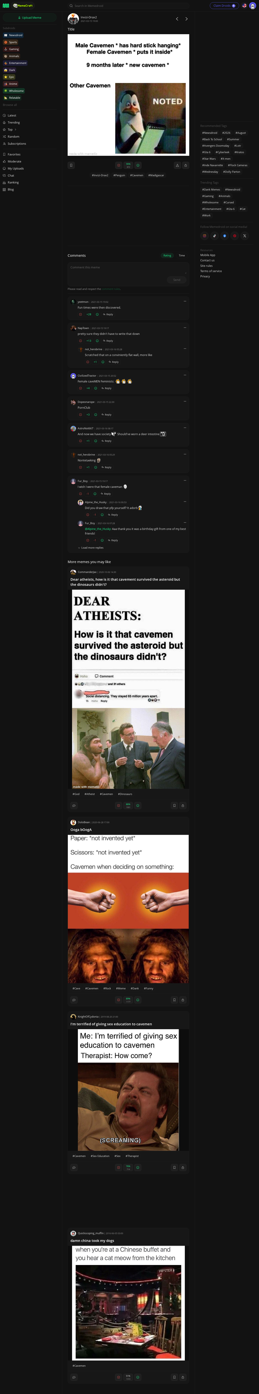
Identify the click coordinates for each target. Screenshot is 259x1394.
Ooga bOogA (81, 829)
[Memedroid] (6, 6)
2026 (227, 132)
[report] (177, 165)
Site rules (206, 266)
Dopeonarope (86, 402)
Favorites (14, 154)
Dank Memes (212, 189)
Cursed (229, 202)
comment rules (111, 289)
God (76, 794)
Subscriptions (17, 144)
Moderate (14, 161)
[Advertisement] (226, 66)
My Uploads (16, 168)
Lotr (238, 145)
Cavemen (137, 175)
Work (207, 215)
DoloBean (84, 822)
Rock (108, 988)
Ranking (13, 182)
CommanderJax (87, 572)
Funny (149, 988)
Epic (9, 77)
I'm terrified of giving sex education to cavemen (111, 1024)
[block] (185, 165)
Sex (118, 1156)
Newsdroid (13, 35)
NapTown (83, 328)
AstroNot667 (85, 428)
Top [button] (10, 129)
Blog (11, 189)
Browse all (10, 105)
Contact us (207, 260)
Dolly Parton (232, 171)
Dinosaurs (126, 794)
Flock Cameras (238, 165)
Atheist (90, 794)
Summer (234, 139)
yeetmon (83, 301)
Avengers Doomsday (216, 145)
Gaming (11, 49)
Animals (11, 56)
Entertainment (15, 63)
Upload (31, 18)
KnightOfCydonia (88, 1016)
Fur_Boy (82, 481)
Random (13, 136)
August (241, 132)
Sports (10, 42)
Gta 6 (207, 152)
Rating (167, 255)
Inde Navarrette (213, 165)
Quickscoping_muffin (91, 1233)
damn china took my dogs (92, 1240)
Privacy (205, 276)
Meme (122, 988)
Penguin (120, 175)
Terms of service (211, 271)
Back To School (213, 139)
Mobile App (207, 255)
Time (182, 255)
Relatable (12, 97)
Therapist (133, 1156)
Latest (12, 115)
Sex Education (100, 1156)
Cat (243, 209)
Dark (9, 70)
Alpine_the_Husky (95, 502)
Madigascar (157, 175)
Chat (11, 175)
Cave (77, 988)
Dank (135, 988)
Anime (10, 83)
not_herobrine (93, 349)
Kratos (240, 152)
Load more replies (92, 547)
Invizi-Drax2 (89, 17)
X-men (226, 158)
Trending (14, 122)
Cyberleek (223, 152)
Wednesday (211, 171)
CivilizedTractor (87, 375)
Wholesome (14, 91)
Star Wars (210, 158)
